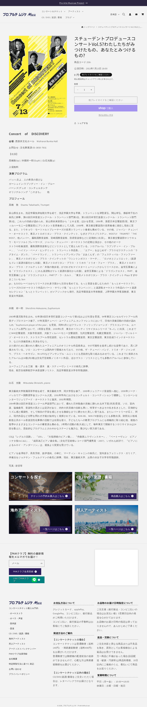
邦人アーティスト (17, 643)
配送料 (81, 79)
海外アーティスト (17, 638)
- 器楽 (11, 628)
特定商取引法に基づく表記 (21, 664)
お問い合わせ (15, 669)
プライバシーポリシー (19, 674)
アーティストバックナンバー (22, 648)
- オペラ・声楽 (16, 618)
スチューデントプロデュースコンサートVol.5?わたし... (120, 27)
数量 (76, 84)
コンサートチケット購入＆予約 (23, 608)
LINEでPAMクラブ (21, 579)
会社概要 (13, 659)
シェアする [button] (83, 123)
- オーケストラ (16, 613)
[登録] (41, 563)
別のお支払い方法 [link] (106, 115)
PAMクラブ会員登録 (23, 571)
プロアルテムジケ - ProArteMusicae (76, 706)
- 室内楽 (12, 623)
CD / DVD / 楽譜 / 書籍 (19, 633)
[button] (53, 11)
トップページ (89, 27)
